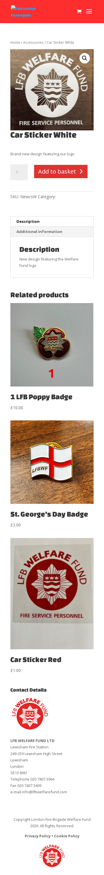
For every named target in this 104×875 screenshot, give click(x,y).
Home (15, 42)
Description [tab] (28, 221)
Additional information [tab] (39, 231)
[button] (84, 58)
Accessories (33, 42)
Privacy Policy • (39, 835)
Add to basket (57, 171)
